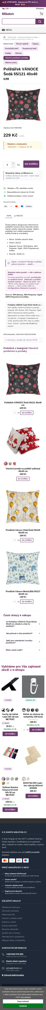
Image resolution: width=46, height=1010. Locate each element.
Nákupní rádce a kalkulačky (13, 940)
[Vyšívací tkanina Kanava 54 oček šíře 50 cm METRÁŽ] (10, 760)
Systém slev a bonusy (11, 933)
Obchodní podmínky (10, 911)
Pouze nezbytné (23, 1001)
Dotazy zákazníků (9, 926)
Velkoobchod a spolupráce (13, 937)
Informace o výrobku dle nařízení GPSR (22, 340)
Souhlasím (23, 1006)
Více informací (26, 997)
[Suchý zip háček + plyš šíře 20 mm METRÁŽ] (10, 691)
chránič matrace (15, 282)
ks (18, 165)
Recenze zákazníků (10, 929)
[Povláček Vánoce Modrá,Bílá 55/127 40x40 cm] (23, 567)
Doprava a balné (9, 922)
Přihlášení (40, 9)
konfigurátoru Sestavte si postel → (23, 288)
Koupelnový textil (29, 48)
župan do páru (29, 282)
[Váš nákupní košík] (41, 13)
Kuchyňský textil (11, 48)
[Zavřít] (38, 2)
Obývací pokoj (11, 63)
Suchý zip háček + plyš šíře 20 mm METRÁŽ (10, 716)
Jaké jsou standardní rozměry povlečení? (19, 641)
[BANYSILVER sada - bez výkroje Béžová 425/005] (33, 760)
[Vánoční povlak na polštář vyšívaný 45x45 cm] (23, 440)
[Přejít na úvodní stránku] (4, 37)
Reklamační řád (8, 915)
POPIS (9, 216)
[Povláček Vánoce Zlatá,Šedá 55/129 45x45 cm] (23, 506)
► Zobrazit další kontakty (13, 975)
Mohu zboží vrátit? (14, 650)
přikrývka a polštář (32, 279)
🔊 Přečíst (18, 216)
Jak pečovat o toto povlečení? (19, 633)
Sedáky (8, 53)
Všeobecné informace (11, 907)
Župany (35, 44)
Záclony (18, 53)
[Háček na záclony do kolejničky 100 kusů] (33, 691)
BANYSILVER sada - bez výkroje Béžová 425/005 (33, 785)
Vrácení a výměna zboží (12, 918)
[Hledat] (39, 21)
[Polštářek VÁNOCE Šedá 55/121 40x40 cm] (23, 379)
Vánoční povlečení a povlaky (16, 58)
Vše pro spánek (22, 44)
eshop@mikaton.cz (14, 968)
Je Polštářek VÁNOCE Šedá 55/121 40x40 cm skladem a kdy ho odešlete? (21, 624)
